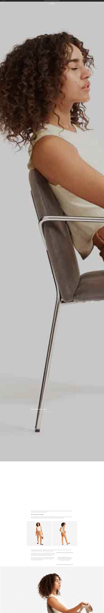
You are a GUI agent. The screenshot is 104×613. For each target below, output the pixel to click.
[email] (4, 0)
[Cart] (101, 3)
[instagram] (3, 0)
